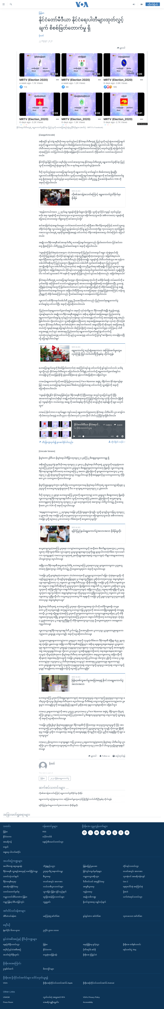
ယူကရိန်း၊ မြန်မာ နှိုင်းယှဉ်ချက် (54, 892)
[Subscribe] (127, 832)
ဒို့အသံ (125, 892)
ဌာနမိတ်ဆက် (8, 969)
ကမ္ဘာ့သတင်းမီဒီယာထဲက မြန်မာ (15, 897)
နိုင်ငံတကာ (7, 837)
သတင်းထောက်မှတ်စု (11, 892)
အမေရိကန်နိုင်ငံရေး (10, 887)
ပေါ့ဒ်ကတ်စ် (47, 837)
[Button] (121, 48)
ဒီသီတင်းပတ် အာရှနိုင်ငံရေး (93, 881)
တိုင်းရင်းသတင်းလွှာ (131, 866)
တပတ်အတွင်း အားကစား (53, 881)
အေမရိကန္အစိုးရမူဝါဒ (51, 1002)
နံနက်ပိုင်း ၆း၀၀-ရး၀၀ (11, 930)
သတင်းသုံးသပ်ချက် (11, 876)
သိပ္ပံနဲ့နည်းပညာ (49, 866)
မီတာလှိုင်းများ (48, 969)
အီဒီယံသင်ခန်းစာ (9, 916)
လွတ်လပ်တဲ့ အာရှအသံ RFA (54, 997)
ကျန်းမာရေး (87, 892)
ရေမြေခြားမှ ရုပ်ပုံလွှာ (91, 944)
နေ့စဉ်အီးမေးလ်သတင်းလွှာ (53, 842)
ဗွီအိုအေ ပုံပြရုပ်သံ (90, 955)
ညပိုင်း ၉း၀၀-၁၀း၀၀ (51, 930)
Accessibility (88, 1002)
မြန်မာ (41, 13)
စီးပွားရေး (46, 876)
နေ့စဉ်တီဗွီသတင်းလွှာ (11, 944)
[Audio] (134, 4)
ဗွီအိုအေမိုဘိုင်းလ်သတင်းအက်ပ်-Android (98, 983)
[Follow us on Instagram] (102, 832)
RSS (44, 832)
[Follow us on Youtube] (96, 832)
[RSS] (114, 832)
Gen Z (125, 881)
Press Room (8, 1002)
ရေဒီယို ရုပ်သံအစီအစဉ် (12, 949)
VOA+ (5, 983)
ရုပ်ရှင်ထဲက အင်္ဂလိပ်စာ (92, 916)
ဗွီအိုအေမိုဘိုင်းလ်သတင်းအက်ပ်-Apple (58, 983)
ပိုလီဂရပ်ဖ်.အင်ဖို (89, 949)
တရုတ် (5, 847)
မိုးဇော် (41, 36)
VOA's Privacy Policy (91, 997)
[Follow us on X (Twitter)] (90, 832)
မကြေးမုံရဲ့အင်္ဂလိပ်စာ (51, 916)
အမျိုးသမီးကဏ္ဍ (89, 897)
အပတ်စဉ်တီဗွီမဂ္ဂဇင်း (11, 955)
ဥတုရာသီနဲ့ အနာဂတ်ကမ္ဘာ (53, 871)
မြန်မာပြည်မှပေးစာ (90, 866)
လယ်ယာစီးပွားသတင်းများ (53, 887)
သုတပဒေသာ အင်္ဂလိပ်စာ (132, 916)
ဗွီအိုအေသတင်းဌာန (84, 428)
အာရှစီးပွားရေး (88, 887)
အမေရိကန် (7, 842)
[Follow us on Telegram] (108, 832)
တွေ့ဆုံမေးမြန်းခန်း (50, 955)
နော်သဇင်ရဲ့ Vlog (129, 949)
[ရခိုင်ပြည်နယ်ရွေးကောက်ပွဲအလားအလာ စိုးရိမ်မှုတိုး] (54, 534)
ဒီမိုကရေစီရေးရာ (9, 881)
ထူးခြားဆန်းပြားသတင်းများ (53, 897)
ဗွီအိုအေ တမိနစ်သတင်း (132, 944)
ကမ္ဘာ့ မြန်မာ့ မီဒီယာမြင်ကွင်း (13, 902)
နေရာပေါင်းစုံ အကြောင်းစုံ (133, 887)
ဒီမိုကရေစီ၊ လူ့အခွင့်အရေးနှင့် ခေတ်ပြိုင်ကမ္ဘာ (20, 871)
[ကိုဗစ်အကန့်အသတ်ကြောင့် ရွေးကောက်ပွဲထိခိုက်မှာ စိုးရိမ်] (54, 197)
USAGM (6, 997)
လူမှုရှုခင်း (47, 902)
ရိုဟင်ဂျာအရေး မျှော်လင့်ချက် (94, 902)
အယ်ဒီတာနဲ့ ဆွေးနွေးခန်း (12, 866)
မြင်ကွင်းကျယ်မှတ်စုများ (92, 871)
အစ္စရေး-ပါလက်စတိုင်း (12, 852)
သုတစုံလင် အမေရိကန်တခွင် (134, 876)
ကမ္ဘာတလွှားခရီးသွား (91, 876)
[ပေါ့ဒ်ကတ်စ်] (120, 832)
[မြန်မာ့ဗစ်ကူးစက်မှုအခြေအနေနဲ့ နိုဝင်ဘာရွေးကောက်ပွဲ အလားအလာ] (54, 683)
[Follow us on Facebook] (84, 832)
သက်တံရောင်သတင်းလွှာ (132, 897)
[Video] (142, 4)
